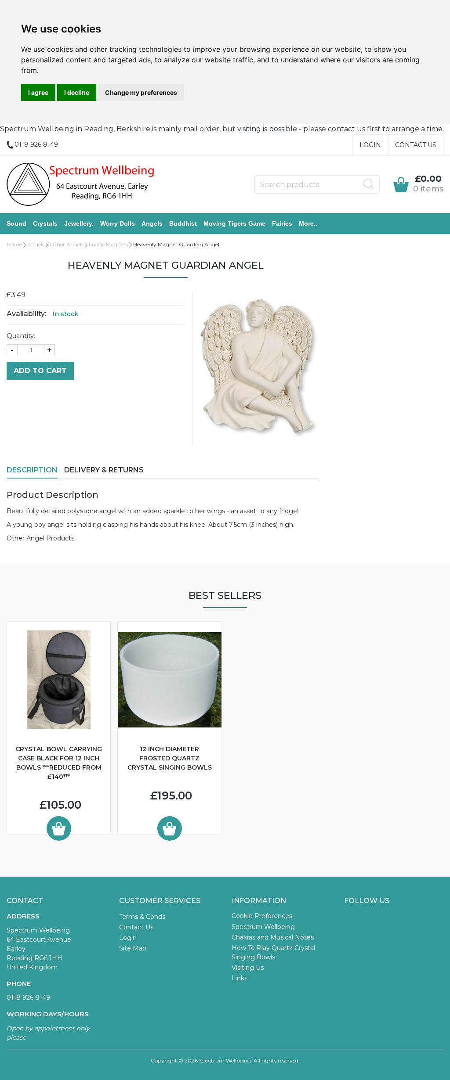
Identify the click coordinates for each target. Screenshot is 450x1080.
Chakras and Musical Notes (273, 937)
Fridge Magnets (108, 244)
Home (14, 244)
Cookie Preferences (262, 916)
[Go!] (368, 184)
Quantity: (21, 336)
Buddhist (183, 223)
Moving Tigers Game (234, 223)
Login (370, 145)
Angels (152, 223)
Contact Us (415, 145)
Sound (16, 223)
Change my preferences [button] (141, 92)
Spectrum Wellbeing (263, 927)
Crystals (45, 223)
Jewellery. (79, 223)
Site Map (132, 948)
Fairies (282, 223)
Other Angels (66, 244)
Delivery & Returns (104, 470)
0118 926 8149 (28, 997)
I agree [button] (38, 92)
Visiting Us (248, 968)
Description (32, 470)
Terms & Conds (142, 917)
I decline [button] (76, 92)
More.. (308, 223)
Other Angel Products (40, 538)
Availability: (26, 314)
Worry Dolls (117, 223)
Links (239, 978)
